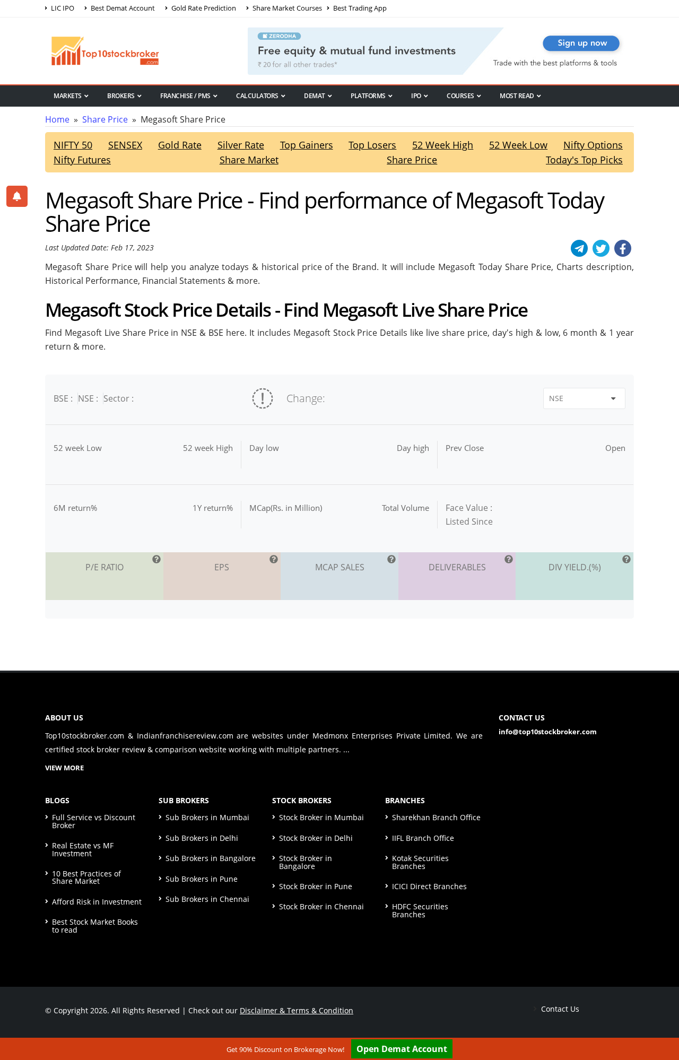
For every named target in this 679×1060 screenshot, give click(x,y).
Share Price (105, 119)
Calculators (257, 95)
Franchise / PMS (185, 95)
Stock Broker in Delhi (316, 838)
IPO (416, 95)
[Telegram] (579, 248)
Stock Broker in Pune (315, 886)
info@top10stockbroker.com (548, 731)
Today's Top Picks (584, 159)
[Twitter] (601, 248)
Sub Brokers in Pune (202, 879)
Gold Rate (180, 144)
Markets (68, 95)
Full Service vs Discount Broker (93, 821)
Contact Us (559, 1009)
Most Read (517, 95)
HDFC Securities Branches (420, 910)
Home (57, 119)
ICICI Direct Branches (429, 886)
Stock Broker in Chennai (321, 906)
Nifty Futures (82, 159)
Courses (460, 95)
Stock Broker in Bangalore (305, 862)
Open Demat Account (401, 1049)
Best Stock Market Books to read (95, 925)
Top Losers (372, 144)
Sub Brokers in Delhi (202, 838)
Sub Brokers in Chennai (207, 899)
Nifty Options (593, 144)
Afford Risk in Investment (97, 902)
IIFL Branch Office (423, 838)
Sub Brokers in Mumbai (207, 817)
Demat (314, 95)
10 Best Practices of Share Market (86, 877)
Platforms (368, 95)
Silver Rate (240, 144)
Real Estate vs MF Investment (83, 849)
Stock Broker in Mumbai (321, 817)
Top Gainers (306, 144)
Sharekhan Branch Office (436, 817)
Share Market (249, 159)
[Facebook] (622, 248)
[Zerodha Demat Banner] (441, 50)
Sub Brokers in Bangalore (211, 858)
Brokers (121, 95)
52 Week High (442, 144)
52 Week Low (518, 144)
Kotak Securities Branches (420, 862)
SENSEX (125, 144)
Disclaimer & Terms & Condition (296, 1010)
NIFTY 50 (73, 144)
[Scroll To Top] (660, 1018)
